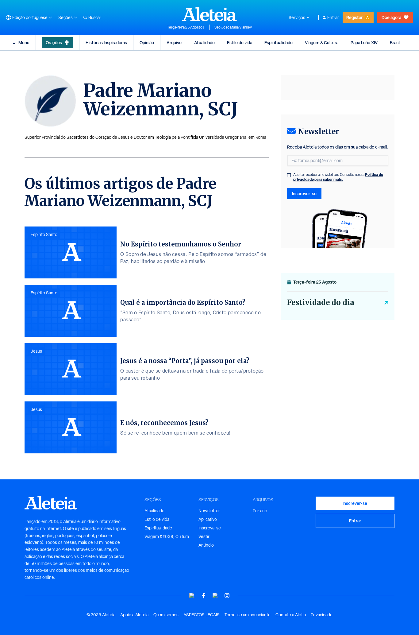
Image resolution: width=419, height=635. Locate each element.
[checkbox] (289, 175)
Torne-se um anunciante (248, 615)
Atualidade (204, 42)
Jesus (36, 351)
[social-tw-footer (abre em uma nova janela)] (215, 595)
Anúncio (206, 545)
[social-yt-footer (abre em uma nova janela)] (192, 595)
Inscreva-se (209, 528)
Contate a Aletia (290, 615)
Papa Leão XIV (364, 42)
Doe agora (391, 17)
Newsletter (209, 510)
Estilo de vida (239, 42)
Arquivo (174, 42)
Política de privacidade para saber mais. (338, 177)
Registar (354, 17)
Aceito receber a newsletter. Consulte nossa (338, 177)
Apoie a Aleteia (134, 615)
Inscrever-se (304, 193)
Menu (23, 42)
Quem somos (166, 615)
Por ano (260, 510)
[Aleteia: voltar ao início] (209, 14)
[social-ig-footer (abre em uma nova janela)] (227, 595)
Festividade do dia (320, 302)
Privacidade (322, 615)
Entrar (333, 17)
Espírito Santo (44, 234)
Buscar (94, 17)
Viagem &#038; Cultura (166, 536)
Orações (54, 42)
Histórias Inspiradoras (106, 42)
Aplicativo (207, 519)
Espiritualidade (278, 42)
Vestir (204, 536)
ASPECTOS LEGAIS (201, 615)
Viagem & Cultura (321, 42)
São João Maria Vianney (233, 27)
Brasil (395, 42)
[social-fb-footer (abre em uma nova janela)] (203, 595)
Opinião (147, 42)
